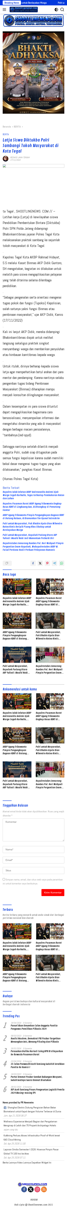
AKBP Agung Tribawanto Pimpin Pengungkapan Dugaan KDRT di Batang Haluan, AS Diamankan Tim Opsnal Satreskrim (33, 517)
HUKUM (34, 1199)
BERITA (6, 134)
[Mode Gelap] (56, 10)
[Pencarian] (62, 10)
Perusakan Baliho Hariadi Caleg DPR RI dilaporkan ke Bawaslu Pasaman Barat (37, 1053)
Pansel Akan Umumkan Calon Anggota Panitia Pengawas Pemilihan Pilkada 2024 (34, 1027)
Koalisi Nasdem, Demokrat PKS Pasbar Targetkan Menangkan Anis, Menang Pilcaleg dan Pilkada (35, 1040)
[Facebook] (24, 1190)
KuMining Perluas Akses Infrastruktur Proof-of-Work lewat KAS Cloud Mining (32, 1137)
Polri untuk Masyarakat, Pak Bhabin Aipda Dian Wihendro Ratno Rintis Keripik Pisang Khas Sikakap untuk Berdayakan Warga (32, 527)
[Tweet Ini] (40, 563)
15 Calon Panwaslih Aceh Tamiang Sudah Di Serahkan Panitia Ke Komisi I (37, 1065)
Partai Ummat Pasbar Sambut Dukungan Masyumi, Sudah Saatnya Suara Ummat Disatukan (36, 1078)
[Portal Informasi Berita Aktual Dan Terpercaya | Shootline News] (23, 9)
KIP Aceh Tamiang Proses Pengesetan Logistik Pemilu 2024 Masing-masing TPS (37, 1091)
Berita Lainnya (10, 1162)
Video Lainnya (24, 1162)
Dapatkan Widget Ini (41, 1162)
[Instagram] (37, 1190)
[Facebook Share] (33, 563)
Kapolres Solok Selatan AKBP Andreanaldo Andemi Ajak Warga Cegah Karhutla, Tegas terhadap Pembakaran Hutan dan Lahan (33, 495)
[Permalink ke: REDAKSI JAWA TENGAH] (5, 158)
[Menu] (5, 9)
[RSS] (44, 1190)
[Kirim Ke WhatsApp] (61, 563)
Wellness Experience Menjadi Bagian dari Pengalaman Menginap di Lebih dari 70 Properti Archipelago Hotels (30, 1123)
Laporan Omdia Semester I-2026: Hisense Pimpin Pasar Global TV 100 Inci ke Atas (31, 1151)
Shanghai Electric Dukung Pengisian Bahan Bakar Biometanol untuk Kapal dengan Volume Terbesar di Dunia (32, 1109)
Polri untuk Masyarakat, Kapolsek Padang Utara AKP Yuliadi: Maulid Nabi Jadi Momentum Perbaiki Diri (30, 536)
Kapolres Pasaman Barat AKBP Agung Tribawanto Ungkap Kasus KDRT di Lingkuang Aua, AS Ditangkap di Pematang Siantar (32, 507)
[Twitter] (31, 1190)
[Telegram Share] (54, 563)
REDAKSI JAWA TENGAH (20, 157)
